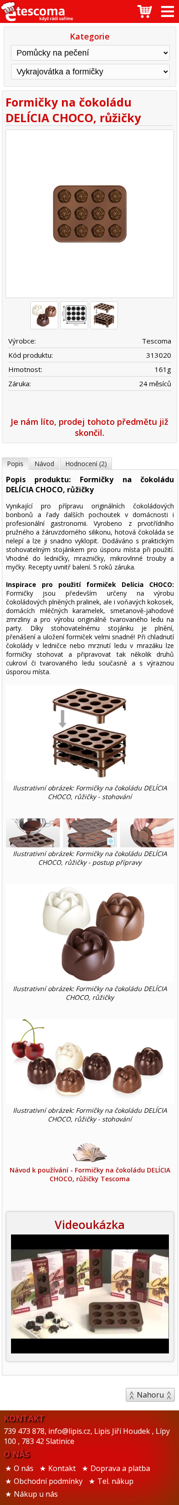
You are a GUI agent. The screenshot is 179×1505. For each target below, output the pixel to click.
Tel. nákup (115, 1481)
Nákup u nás (36, 1494)
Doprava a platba (120, 1468)
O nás (24, 1468)
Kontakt (62, 1468)
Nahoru (150, 1395)
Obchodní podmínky (48, 1481)
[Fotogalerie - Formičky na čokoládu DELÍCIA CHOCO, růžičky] (44, 315)
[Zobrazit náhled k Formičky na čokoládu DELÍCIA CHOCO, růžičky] (89, 215)
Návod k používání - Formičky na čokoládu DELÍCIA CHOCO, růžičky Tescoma (90, 1174)
